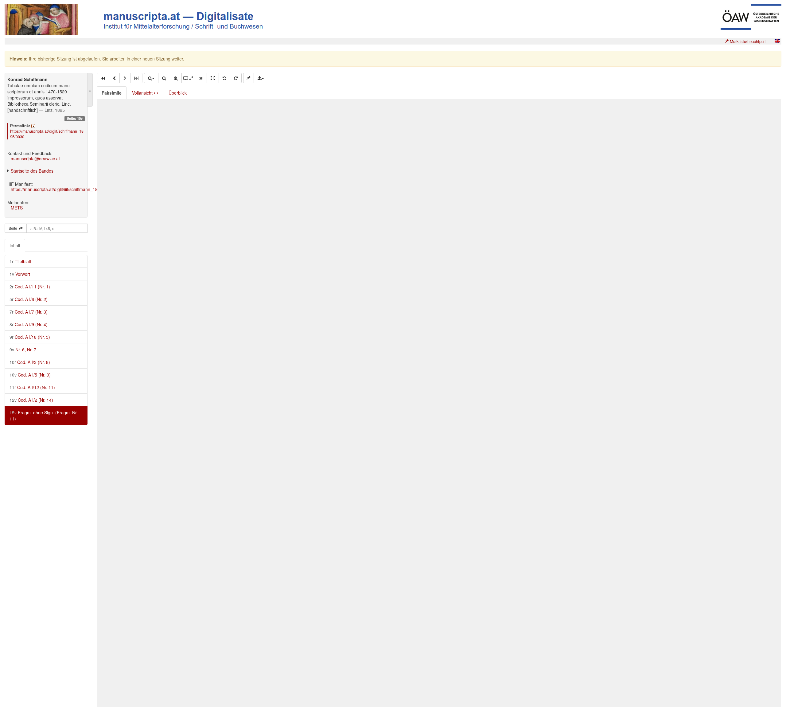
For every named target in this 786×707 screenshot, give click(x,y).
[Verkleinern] (164, 78)
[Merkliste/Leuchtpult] (248, 78)
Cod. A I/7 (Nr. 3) (29, 312)
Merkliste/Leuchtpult (747, 41)
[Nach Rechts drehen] (236, 78)
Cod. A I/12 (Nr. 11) (32, 387)
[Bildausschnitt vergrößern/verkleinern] (188, 78)
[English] (777, 41)
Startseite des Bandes (32, 171)
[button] (103, 78)
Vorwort (20, 274)
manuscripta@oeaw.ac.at (35, 158)
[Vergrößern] (176, 78)
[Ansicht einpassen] (213, 78)
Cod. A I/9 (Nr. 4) (29, 324)
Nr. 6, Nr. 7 (23, 349)
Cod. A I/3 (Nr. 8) (30, 362)
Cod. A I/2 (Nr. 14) (31, 400)
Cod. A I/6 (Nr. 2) (29, 299)
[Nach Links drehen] (224, 78)
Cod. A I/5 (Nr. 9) (30, 375)
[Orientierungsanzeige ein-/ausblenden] (201, 78)
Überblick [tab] (178, 93)
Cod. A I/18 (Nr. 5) (30, 337)
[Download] (261, 78)
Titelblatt (20, 261)
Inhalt (15, 245)
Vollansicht (143, 93)
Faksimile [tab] (112, 93)
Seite (14, 228)
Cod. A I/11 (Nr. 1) (30, 286)
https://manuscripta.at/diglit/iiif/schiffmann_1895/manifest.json (70, 189)
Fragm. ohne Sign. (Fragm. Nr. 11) (44, 415)
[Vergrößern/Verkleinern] (151, 78)
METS (17, 208)
